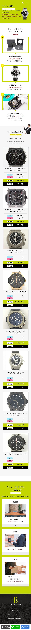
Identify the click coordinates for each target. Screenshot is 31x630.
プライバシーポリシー (20, 614)
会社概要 (8, 614)
